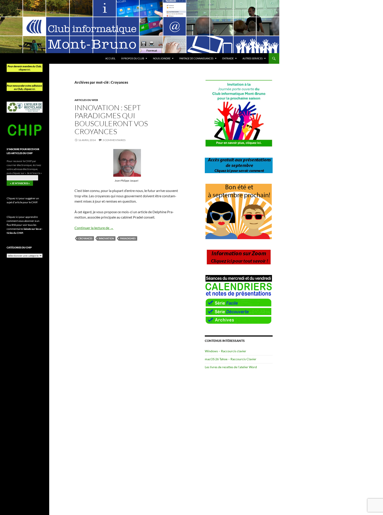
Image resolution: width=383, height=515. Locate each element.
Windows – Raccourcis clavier (225, 351)
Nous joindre (161, 58)
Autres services (252, 58)
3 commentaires (113, 140)
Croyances (85, 238)
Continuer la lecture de (93, 228)
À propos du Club (132, 58)
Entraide (228, 58)
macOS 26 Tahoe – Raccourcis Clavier (230, 359)
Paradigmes (128, 238)
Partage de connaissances (196, 58)
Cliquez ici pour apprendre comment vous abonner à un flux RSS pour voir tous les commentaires (25, 224)
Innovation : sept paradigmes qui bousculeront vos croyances (111, 119)
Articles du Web (86, 100)
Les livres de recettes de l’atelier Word (231, 367)
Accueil (110, 58)
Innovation (106, 238)
